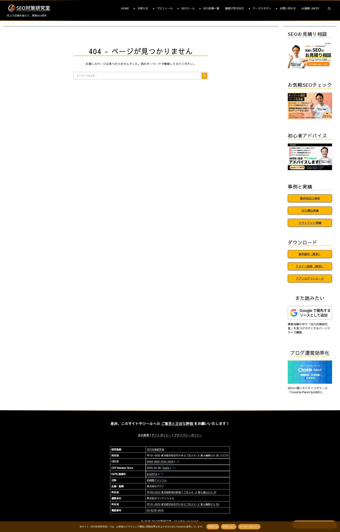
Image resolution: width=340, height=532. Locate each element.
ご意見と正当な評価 (177, 423)
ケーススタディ (262, 8)
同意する (212, 526)
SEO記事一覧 (211, 8)
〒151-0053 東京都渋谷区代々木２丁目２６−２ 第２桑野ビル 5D (183, 504)
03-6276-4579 (155, 510)
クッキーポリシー (249, 526)
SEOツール (188, 8)
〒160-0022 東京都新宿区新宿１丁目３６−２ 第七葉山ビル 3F (181, 492)
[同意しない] (335, 526)
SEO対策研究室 (155, 449)
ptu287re (152, 474)
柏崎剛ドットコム (157, 480)
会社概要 (143, 435)
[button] (329, 8)
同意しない (228, 526)
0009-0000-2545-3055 (160, 461)
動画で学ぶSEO (234, 8)
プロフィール (165, 8)
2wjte (166, 468)
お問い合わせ (288, 8)
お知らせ (143, 8)
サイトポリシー (161, 435)
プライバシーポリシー (188, 435)
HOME (125, 8)
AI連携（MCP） (311, 8)
